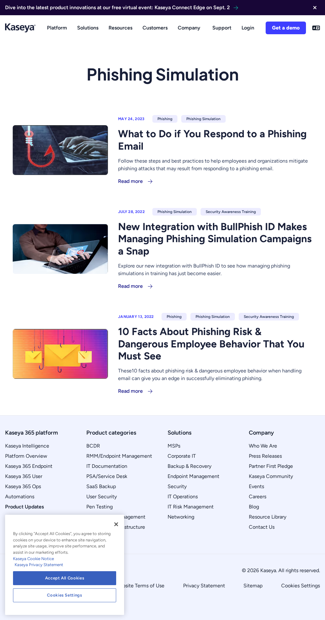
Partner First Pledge (271, 466)
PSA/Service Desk (106, 476)
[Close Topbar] (315, 8)
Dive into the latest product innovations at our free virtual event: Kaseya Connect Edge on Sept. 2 (117, 7)
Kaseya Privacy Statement (39, 564)
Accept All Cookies (64, 578)
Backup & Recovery (189, 466)
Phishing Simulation (203, 119)
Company (189, 28)
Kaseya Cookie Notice (33, 558)
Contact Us (262, 527)
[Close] (116, 524)
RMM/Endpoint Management (119, 456)
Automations (19, 497)
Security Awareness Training (231, 212)
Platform (57, 28)
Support (221, 28)
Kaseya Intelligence (27, 446)
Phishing (164, 119)
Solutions (87, 28)
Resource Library (267, 517)
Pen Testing (99, 507)
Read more (130, 181)
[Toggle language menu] (316, 28)
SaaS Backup (101, 486)
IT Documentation (106, 466)
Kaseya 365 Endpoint (28, 466)
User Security (101, 497)
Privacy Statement (204, 586)
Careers (257, 497)
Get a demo (286, 28)
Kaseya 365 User (23, 476)
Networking (181, 517)
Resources (120, 28)
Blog (254, 507)
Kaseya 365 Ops (23, 486)
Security (177, 486)
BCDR (93, 446)
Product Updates (24, 507)
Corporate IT (182, 456)
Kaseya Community (271, 476)
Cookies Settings (300, 586)
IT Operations (183, 497)
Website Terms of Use (139, 586)
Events (256, 486)
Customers (155, 28)
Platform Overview (26, 456)
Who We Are (263, 446)
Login (248, 28)
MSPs (174, 446)
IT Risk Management (191, 507)
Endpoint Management (193, 476)
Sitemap (252, 586)
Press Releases (265, 456)
